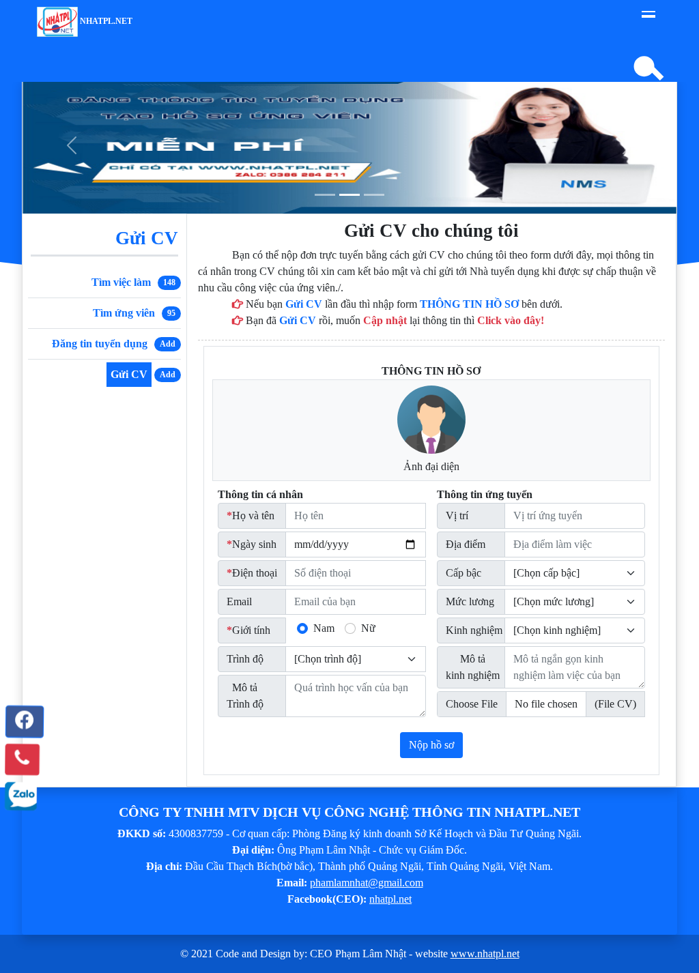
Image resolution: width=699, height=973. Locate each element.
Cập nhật (385, 320)
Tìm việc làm (121, 282)
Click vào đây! (510, 320)
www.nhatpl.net (485, 953)
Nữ (368, 628)
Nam (323, 628)
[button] (22, 722)
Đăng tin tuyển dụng (99, 343)
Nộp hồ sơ (431, 745)
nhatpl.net (105, 21)
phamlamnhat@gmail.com (366, 882)
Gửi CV (129, 374)
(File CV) (615, 704)
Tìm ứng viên (124, 313)
